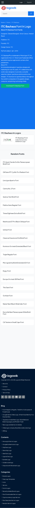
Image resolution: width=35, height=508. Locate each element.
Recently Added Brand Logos (11, 491)
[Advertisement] (17, 108)
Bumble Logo (6, 459)
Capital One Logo (8, 456)
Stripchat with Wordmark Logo (11, 465)
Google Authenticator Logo (11, 444)
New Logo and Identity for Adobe (12, 425)
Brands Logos (7, 476)
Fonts (8, 22)
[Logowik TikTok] (19, 396)
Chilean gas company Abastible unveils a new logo (17, 428)
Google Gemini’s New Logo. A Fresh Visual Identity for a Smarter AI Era (18, 416)
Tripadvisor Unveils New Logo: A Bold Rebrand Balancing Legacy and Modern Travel (16, 421)
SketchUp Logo (7, 450)
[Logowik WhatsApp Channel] (23, 396)
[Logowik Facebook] (2, 396)
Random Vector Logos (9, 503)
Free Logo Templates (9, 479)
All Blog (5, 431)
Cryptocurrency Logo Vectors (11, 497)
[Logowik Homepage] (8, 8)
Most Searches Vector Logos (11, 500)
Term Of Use (6, 392)
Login (21, 2)
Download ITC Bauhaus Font (15, 86)
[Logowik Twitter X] (6, 396)
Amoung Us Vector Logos (10, 441)
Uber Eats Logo (7, 453)
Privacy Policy (6, 389)
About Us (5, 383)
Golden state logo (8, 462)
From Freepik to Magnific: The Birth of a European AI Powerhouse (17, 411)
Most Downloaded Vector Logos (12, 494)
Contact (5, 386)
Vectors (5, 485)
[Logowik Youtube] (16, 396)
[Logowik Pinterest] (13, 396)
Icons (4, 482)
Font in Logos (6, 488)
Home (3, 22)
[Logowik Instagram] (9, 396)
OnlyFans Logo (7, 447)
